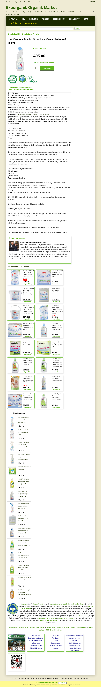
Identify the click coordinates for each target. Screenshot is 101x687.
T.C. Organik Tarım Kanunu (47, 618)
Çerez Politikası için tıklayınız (47, 682)
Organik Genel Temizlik (30, 34)
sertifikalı (66, 604)
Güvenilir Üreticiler (43, 12)
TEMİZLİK (45, 19)
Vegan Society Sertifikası (41, 114)
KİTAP (86, 19)
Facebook (55, 638)
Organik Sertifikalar (56, 630)
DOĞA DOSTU (74, 19)
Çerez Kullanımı (75, 650)
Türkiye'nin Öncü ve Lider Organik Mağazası (20, 12)
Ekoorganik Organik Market (31, 7)
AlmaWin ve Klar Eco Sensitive (23, 102)
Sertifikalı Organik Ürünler (59, 12)
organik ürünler (74, 604)
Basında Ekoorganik (35, 640)
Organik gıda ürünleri (81, 616)
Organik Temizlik (14, 34)
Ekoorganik (24, 604)
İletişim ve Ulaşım (36, 645)
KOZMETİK (33, 19)
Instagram (55, 635)
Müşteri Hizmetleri (36, 648)
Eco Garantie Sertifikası (24, 114)
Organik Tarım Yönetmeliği (66, 618)
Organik (82, 604)
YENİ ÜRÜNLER (15, 23)
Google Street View (55, 645)
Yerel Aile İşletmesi (86, 12)
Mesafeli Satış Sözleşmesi (74, 635)
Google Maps (55, 643)
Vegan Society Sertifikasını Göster (21, 89)
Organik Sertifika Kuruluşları (48, 620)
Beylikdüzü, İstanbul (12, 14)
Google (55, 640)
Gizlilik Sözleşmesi (75, 643)
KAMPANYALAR (31, 23)
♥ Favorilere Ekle (39, 49)
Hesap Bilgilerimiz (75, 648)
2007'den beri (73, 12)
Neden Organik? (24, 627)
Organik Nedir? (12, 627)
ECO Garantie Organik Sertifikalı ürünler (34, 109)
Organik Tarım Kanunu (37, 627)
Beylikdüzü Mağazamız (35, 638)
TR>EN (92, 2)
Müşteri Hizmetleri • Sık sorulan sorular (27, 2)
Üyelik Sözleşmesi (75, 645)
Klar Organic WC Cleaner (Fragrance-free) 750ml (35, 98)
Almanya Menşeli (19, 105)
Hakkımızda (36, 635)
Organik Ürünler (69, 627)
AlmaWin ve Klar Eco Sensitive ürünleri (29, 107)
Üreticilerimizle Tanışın (17, 238)
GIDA (23, 19)
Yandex (55, 648)
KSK (47, 630)
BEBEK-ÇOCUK (59, 19)
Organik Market (38, 604)
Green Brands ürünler (55, 109)
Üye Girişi (9, 2)
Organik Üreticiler (81, 627)
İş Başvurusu (36, 643)
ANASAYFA (13, 19)
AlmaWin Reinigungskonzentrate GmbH (26, 100)
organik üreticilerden (56, 604)
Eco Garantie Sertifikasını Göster (21, 87)
